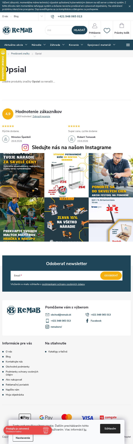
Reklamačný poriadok (17, 384)
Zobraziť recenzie (41, 116)
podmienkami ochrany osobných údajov (63, 284)
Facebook (96, 320)
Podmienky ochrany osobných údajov (22, 373)
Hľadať (79, 30)
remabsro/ (56, 326)
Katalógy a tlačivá (57, 351)
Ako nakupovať (14, 379)
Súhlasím (110, 428)
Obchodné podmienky (17, 366)
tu (85, 430)
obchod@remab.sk (61, 314)
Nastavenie (23, 438)
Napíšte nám (12, 389)
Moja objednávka (15, 394)
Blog (16, 16)
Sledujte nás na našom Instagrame (71, 147)
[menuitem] (16, 45)
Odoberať (111, 275)
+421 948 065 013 (101, 314)
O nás (5, 16)
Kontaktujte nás (14, 361)
